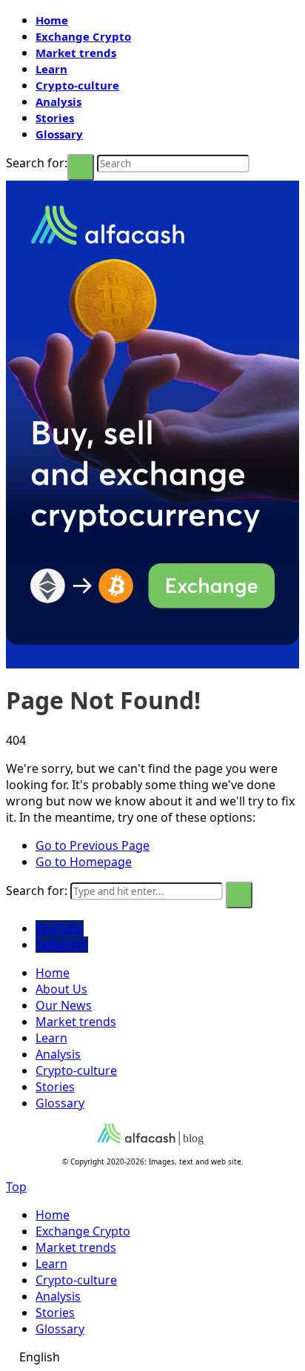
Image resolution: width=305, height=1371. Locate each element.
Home (52, 20)
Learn (51, 68)
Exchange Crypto (83, 36)
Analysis (58, 101)
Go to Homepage (84, 862)
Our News (64, 1005)
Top (16, 1187)
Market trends (76, 52)
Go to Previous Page (93, 845)
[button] (152, 1357)
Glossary (59, 134)
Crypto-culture (77, 85)
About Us (61, 989)
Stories (55, 117)
